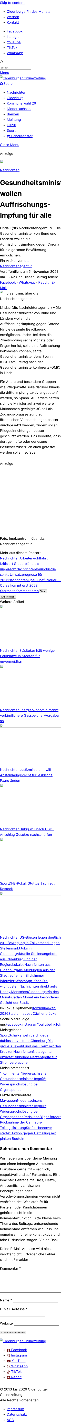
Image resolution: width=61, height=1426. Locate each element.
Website (6, 1323)
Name (6, 1300)
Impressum (15, 1409)
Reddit (43, 282)
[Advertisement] (30, 500)
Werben (13, 17)
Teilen (43, 591)
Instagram (14, 37)
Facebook (15, 31)
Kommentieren (27, 591)
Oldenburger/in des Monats (28, 12)
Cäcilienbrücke (44, 1014)
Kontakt (13, 22)
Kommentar (10, 1268)
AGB (10, 1420)
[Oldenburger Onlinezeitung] (23, 1341)
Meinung (14, 120)
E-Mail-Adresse (13, 1309)
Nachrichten (16, 92)
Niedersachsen (19, 109)
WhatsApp (15, 53)
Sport (11, 130)
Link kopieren (7, 596)
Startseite (8, 591)
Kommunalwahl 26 (21, 103)
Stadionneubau (20, 1014)
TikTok (12, 48)
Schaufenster (21, 136)
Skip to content (12, 3)
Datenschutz (17, 1414)
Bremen (13, 114)
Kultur (11, 125)
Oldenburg (15, 98)
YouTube (14, 42)
